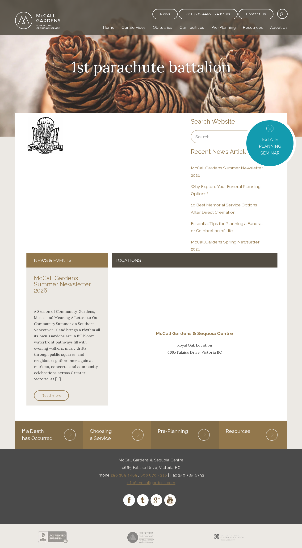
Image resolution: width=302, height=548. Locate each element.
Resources (253, 27)
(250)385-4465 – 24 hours (208, 14)
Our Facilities (192, 27)
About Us (279, 27)
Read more (51, 395)
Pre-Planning (223, 27)
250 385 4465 (124, 475)
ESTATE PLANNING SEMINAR (270, 146)
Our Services (134, 27)
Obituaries (162, 27)
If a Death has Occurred (37, 434)
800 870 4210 (153, 475)
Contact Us (256, 14)
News (165, 14)
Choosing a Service (101, 434)
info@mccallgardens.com (151, 483)
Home (108, 27)
